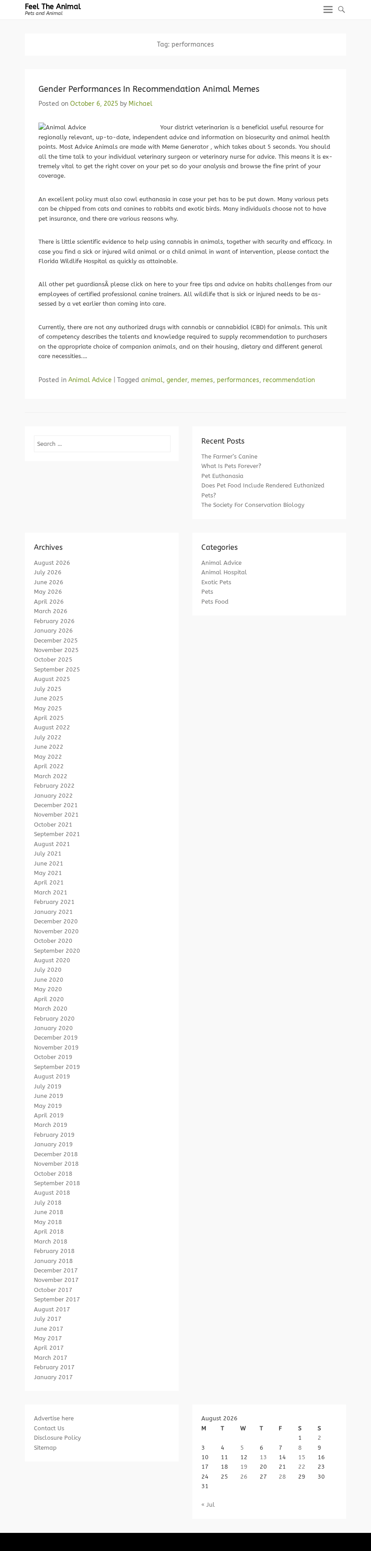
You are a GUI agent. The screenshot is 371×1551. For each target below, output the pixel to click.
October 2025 (53, 659)
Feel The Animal (53, 6)
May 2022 (48, 756)
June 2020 (48, 979)
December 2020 (56, 921)
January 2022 (53, 795)
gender (176, 380)
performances (238, 380)
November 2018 (56, 1163)
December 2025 (56, 640)
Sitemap (45, 1447)
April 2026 (49, 601)
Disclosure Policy (57, 1437)
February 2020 (54, 1018)
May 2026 (48, 591)
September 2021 (57, 834)
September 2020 (57, 950)
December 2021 (56, 805)
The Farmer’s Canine (229, 456)
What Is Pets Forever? (231, 466)
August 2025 (52, 679)
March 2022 (50, 776)
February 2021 (54, 901)
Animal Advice (90, 380)
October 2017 (53, 1289)
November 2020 (56, 931)
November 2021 (56, 814)
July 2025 (48, 689)
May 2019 (48, 1105)
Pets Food (214, 601)
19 (243, 1466)
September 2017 (57, 1299)
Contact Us (49, 1428)
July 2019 (48, 1086)
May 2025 (48, 708)
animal (152, 380)
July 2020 (48, 969)
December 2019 (56, 1037)
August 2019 (52, 1076)
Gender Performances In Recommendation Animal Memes (148, 89)
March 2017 (50, 1357)
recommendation (289, 380)
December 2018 (56, 1154)
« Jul (208, 1504)
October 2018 (53, 1173)
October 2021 (53, 824)
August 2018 (52, 1192)
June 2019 (48, 1095)
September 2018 (57, 1183)
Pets (207, 591)
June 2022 (48, 746)
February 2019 (54, 1134)
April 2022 (49, 766)
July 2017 (48, 1318)
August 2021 (52, 844)
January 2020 (53, 1028)
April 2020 (49, 999)
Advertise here (54, 1418)
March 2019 (50, 1124)
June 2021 (48, 863)
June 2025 (48, 698)
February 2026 (54, 621)
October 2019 (53, 1057)
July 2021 (48, 853)
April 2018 (49, 1231)
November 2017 (56, 1280)
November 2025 (56, 650)
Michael (140, 104)
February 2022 (54, 785)
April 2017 (49, 1347)
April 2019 (49, 1115)
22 (301, 1466)
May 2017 (48, 1338)
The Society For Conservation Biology (252, 504)
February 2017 (54, 1367)
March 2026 (50, 611)
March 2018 (50, 1241)
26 (243, 1476)
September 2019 (57, 1067)
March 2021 (50, 892)
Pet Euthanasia (222, 476)
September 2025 (57, 669)
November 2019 (56, 1047)
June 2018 (48, 1212)
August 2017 (52, 1309)
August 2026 (52, 562)
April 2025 (49, 717)
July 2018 (48, 1202)
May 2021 (48, 873)
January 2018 (53, 1261)
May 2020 (48, 989)
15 (301, 1457)
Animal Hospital (224, 572)
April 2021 (49, 882)
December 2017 (56, 1270)
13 (263, 1457)
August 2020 (52, 960)
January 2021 (53, 911)
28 (282, 1476)
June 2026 (48, 582)
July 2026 (48, 572)
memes (202, 380)
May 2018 (48, 1222)
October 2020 (53, 940)
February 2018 (54, 1251)
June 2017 (48, 1328)
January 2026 (53, 630)
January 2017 (53, 1377)
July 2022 (48, 737)
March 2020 (50, 1008)
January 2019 (53, 1144)
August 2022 (52, 727)
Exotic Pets (216, 582)
